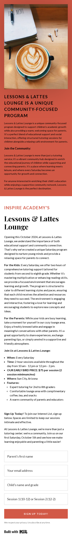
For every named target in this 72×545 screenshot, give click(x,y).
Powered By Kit (15, 532)
